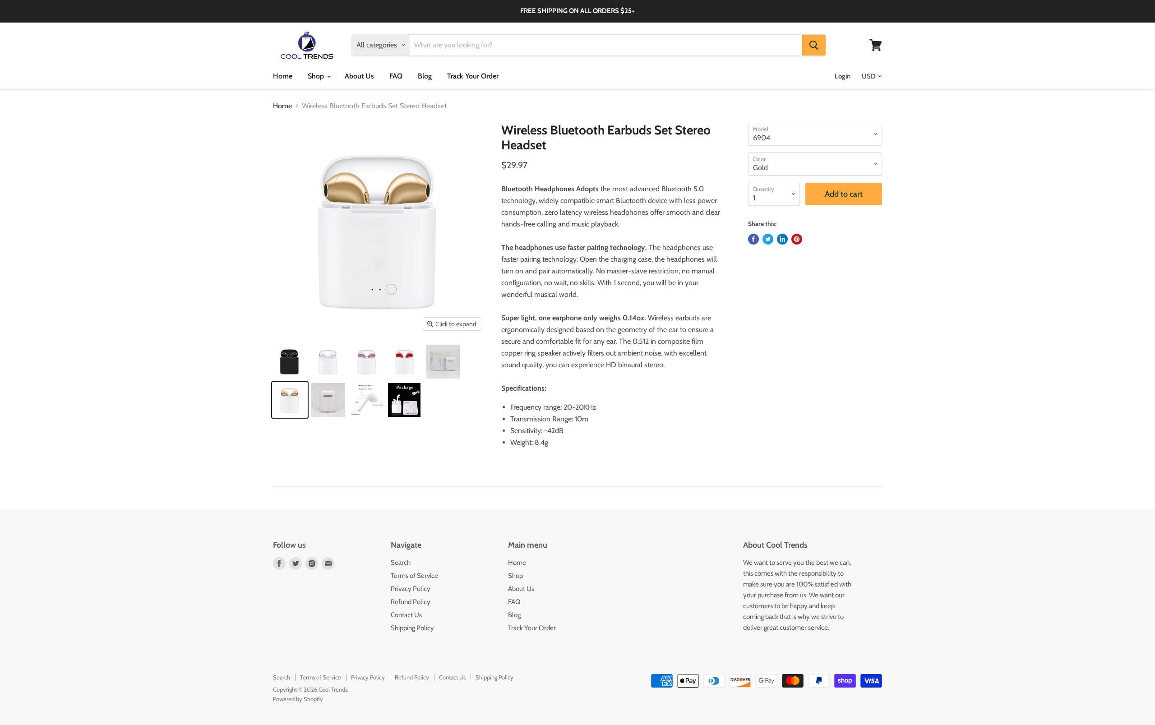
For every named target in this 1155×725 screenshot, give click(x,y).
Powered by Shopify (298, 698)
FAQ (395, 76)
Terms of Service (414, 576)
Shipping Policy (412, 628)
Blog (425, 76)
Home (282, 76)
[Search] (814, 45)
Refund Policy (410, 602)
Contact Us (406, 615)
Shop (317, 76)
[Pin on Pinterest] (796, 239)
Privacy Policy (410, 589)
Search (401, 563)
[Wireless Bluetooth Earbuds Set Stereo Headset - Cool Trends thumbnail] (290, 361)
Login (842, 76)
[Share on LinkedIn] (782, 239)
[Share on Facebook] (753, 239)
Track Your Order (473, 76)
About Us (359, 76)
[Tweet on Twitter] (767, 239)
